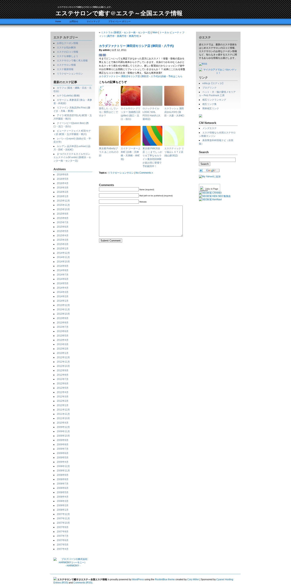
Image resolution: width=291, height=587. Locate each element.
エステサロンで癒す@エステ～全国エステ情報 (119, 13)
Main (155, 32)
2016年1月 (62, 196)
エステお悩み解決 (66, 47)
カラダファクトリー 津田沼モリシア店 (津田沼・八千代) (136, 45)
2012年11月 (63, 361)
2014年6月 (62, 279)
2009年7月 (62, 448)
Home (58, 21)
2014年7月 (62, 274)
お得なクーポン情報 (67, 43)
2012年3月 (62, 396)
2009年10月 (63, 435)
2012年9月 (62, 370)
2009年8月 (62, 444)
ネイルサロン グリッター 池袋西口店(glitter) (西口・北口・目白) (130, 114)
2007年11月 (63, 518)
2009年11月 (63, 431)
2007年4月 (62, 549)
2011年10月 (63, 418)
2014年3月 (62, 292)
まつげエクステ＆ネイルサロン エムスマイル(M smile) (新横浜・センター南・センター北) (72, 157)
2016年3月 (62, 187)
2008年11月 (63, 470)
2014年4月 (62, 287)
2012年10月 (63, 366)
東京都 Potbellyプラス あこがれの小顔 (109, 152)
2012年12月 (63, 357)
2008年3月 (62, 501)
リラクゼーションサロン (70, 73)
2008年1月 (62, 509)
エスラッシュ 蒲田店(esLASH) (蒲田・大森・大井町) (174, 112)
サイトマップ (93, 21)
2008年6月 (62, 488)
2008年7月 (62, 483)
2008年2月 (62, 505)
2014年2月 (62, 296)
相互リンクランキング (214, 99)
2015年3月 (62, 239)
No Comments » (144, 172)
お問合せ (73, 21)
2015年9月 (62, 213)
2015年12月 (63, 200)
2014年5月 (62, 283)
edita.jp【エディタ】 (213, 83)
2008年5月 (62, 492)
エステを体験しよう (67, 56)
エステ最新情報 (65, 69)
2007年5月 (62, 544)
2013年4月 (62, 340)
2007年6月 (62, 540)
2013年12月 (63, 305)
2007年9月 (62, 527)
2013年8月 (62, 322)
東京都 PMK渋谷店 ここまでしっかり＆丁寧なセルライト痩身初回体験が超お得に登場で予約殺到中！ (152, 157)
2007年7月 (62, 536)
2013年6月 (62, 331)
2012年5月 (62, 388)
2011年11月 (63, 414)
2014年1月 (62, 300)
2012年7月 (62, 379)
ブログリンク (209, 87)
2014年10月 (63, 261)
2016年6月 (62, 174)
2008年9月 (62, 475)
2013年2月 (62, 348)
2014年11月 (63, 257)
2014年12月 (63, 253)
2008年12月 (63, 466)
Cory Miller (193, 579)
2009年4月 (62, 462)
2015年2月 (62, 244)
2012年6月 (62, 383)
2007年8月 (62, 531)
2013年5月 (62, 335)
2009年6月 (62, 453)
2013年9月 (62, 318)
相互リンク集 (209, 104)
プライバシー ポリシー (119, 21)
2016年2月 (62, 192)
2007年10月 (63, 522)
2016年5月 (62, 179)
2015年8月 (62, 218)
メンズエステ (209, 128)
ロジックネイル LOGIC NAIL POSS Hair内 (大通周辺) (151, 114)
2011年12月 (63, 409)
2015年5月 (62, 231)
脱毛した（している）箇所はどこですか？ (108, 112)
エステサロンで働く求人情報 (72, 60)
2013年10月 (63, 313)
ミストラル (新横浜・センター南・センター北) (126, 32)
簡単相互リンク (210, 108)
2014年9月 (62, 266)
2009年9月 (62, 440)
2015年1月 (62, 248)
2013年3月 (62, 344)
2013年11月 (63, 309)
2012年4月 (62, 392)
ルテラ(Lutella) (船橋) (68, 95)
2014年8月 (62, 270)
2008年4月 (62, 496)
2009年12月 (63, 427)
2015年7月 (62, 222)
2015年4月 (62, 235)
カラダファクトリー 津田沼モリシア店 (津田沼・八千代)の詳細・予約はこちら (141, 76)
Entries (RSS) (60, 582)
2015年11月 (63, 205)
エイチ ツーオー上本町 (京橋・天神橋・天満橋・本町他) (130, 154)
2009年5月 (62, 457)
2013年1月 (62, 353)
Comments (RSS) (82, 582)
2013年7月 (62, 327)
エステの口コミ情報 (67, 51)
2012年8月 (62, 374)
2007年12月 (63, 514)
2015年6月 (62, 226)
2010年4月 (62, 422)
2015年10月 (63, 209)
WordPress (138, 579)
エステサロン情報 (66, 65)
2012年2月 (62, 401)
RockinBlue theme (165, 579)
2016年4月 (62, 183)
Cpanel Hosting (224, 579)
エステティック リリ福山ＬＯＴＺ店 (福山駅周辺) (174, 152)
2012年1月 (62, 405)
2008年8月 (62, 479)
